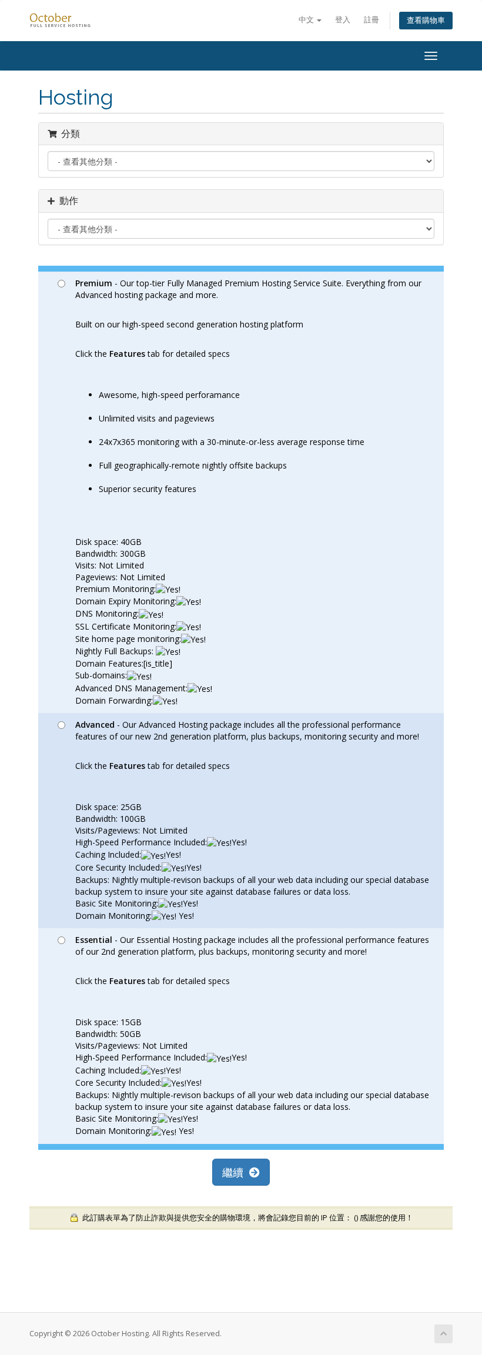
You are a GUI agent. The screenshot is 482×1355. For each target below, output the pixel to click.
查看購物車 (426, 20)
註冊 (371, 20)
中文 (307, 20)
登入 (342, 20)
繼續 (235, 1172)
